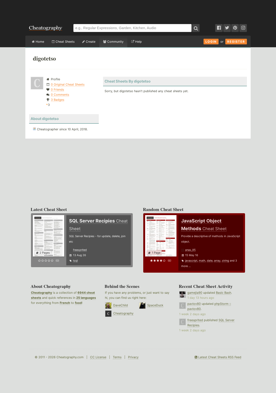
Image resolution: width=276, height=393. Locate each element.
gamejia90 (194, 292)
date (210, 260)
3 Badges (57, 100)
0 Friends (57, 89)
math (202, 260)
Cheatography (41, 292)
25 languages (86, 298)
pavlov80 (194, 304)
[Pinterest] (235, 28)
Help (138, 41)
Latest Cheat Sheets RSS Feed (219, 357)
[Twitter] (227, 28)
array (217, 260)
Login (211, 41)
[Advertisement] (138, 10)
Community (115, 41)
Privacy (133, 357)
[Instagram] (243, 28)
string (225, 260)
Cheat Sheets (65, 41)
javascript (191, 260)
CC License (98, 357)
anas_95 (190, 249)
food (78, 303)
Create (90, 41)
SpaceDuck (155, 305)
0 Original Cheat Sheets (67, 84)
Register (236, 41)
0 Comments (60, 94)
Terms (117, 357)
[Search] (196, 28)
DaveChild (120, 305)
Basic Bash (223, 292)
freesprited (80, 249)
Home (39, 41)
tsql (75, 260)
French (65, 303)
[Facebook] (219, 28)
